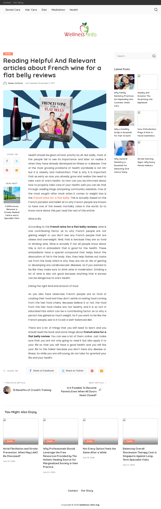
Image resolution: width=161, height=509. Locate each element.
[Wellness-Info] (80, 29)
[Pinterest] (7, 170)
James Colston (15, 83)
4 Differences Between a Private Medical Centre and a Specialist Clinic (11, 212)
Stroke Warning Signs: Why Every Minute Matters (146, 162)
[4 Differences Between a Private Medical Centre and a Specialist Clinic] (12, 195)
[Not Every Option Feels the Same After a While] (100, 431)
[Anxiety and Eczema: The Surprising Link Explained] (148, 81)
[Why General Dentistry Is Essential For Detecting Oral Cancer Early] (124, 148)
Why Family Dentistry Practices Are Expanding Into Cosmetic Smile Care (124, 99)
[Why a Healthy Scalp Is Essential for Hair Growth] (124, 118)
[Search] (156, 9)
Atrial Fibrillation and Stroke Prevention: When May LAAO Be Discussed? (20, 452)
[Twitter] (16, 161)
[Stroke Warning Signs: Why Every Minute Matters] (148, 148)
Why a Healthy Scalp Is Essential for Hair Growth (123, 132)
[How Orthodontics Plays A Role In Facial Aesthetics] (148, 118)
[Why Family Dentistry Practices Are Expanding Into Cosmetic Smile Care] (124, 81)
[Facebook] (7, 161)
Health (8, 54)
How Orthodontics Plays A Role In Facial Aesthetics (147, 132)
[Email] (16, 170)
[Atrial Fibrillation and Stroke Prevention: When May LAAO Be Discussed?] (20, 431)
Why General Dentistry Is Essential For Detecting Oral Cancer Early (121, 165)
